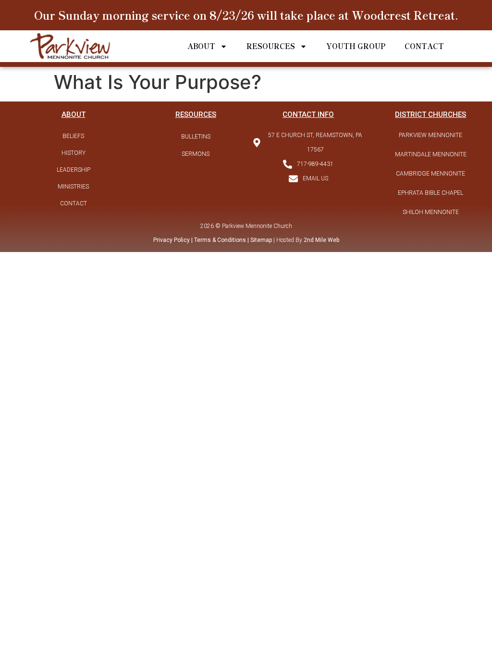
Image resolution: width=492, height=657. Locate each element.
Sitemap (260, 240)
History (74, 153)
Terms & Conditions (220, 240)
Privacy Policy (171, 240)
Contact (424, 46)
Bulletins (195, 136)
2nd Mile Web (321, 240)
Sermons (195, 154)
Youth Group (355, 46)
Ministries (73, 186)
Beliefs (73, 136)
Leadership (73, 169)
